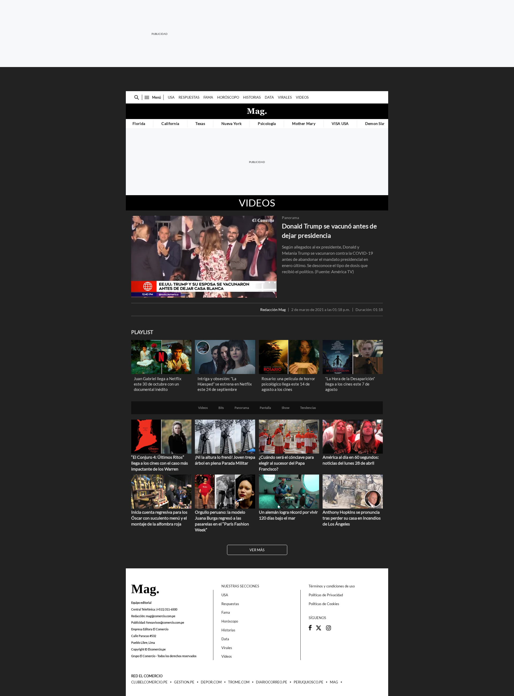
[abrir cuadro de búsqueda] (136, 97)
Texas (200, 123)
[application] (204, 257)
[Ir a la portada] (145, 590)
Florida (139, 123)
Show (285, 407)
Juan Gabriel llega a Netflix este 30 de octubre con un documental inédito (158, 384)
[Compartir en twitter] (319, 629)
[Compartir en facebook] (310, 629)
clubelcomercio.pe (149, 682)
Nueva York (231, 123)
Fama (208, 97)
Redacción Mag (273, 310)
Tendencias (308, 407)
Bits (221, 407)
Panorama (290, 218)
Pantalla (265, 407)
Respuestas (189, 97)
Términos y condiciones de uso (332, 586)
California (170, 123)
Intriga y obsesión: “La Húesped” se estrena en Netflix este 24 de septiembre (225, 384)
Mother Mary (303, 123)
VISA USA (340, 123)
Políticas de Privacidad (326, 595)
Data (269, 97)
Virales (285, 97)
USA (171, 97)
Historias (252, 97)
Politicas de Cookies (324, 604)
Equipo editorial (141, 602)
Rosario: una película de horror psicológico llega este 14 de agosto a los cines (288, 384)
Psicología (267, 123)
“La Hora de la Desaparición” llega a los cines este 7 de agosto (350, 384)
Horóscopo (228, 97)
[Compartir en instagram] (328, 629)
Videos (302, 97)
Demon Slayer (377, 123)
